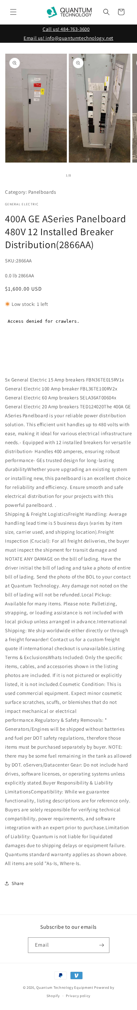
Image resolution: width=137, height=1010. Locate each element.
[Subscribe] (101, 945)
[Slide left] (54, 175)
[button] (13, 12)
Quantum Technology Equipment (64, 987)
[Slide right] (83, 175)
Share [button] (18, 883)
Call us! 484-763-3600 (66, 29)
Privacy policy (78, 995)
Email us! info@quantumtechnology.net (68, 38)
